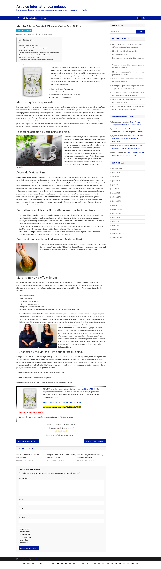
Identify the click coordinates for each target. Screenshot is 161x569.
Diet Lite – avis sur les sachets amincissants (27, 456)
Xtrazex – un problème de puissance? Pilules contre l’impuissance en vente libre (128, 94)
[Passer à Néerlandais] (49, 563)
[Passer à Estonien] (58, 563)
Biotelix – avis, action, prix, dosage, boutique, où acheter (90, 456)
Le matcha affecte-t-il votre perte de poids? (33, 48)
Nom (21, 499)
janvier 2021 (116, 201)
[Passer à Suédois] (128, 563)
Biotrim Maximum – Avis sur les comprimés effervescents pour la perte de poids (127, 45)
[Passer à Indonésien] (82, 563)
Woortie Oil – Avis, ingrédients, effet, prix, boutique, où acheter (126, 101)
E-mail (21, 508)
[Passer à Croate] (37, 563)
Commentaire (24, 478)
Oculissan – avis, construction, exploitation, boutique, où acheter (127, 80)
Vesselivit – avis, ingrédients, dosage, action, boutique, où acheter (128, 66)
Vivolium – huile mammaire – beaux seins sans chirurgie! (95, 441)
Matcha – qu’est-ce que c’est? (28, 45)
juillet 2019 (116, 217)
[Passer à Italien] (87, 563)
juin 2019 (115, 221)
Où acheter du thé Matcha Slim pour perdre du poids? (36, 59)
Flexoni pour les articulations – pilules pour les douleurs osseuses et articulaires (128, 108)
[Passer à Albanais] (24, 563)
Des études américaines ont (59, 177)
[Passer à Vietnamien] (137, 563)
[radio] (56, 431)
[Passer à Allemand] (70, 563)
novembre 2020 (117, 205)
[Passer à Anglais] (53, 563)
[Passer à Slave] (116, 563)
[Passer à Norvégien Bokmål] (99, 563)
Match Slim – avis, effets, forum (29, 57)
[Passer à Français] (66, 563)
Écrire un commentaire (45, 34)
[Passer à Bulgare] (33, 563)
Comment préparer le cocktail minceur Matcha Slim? (35, 55)
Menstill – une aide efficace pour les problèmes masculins (124, 52)
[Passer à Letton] (91, 563)
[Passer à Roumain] (112, 563)
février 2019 (116, 234)
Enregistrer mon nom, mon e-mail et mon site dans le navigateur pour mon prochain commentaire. (25, 536)
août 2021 (115, 177)
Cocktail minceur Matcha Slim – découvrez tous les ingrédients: (39, 52)
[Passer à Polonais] (103, 563)
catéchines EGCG (39, 223)
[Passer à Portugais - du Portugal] (107, 563)
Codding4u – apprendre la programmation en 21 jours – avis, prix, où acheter (128, 87)
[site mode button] (138, 18)
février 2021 (116, 197)
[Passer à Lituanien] (95, 563)
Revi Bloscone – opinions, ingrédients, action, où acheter (128, 59)
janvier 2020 (116, 213)
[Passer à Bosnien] (28, 563)
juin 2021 (115, 185)
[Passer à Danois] (45, 563)
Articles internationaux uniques (41, 6)
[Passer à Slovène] (120, 563)
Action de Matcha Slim (26, 50)
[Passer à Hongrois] (78, 563)
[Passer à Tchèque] (41, 563)
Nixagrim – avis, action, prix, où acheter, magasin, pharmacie (29, 441)
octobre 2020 (117, 209)
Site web (22, 517)
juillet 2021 (116, 181)
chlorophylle (66, 183)
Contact (43, 18)
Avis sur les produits (30, 18)
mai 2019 (115, 225)
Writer (32, 34)
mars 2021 (116, 193)
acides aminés (47, 124)
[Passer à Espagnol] (124, 563)
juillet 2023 (116, 172)
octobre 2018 (117, 238)
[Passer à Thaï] (132, 563)
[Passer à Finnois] (62, 563)
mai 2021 (115, 189)
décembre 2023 (117, 168)
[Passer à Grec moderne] (74, 563)
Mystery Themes (36, 559)
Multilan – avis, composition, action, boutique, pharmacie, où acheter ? (128, 73)
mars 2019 (116, 230)
